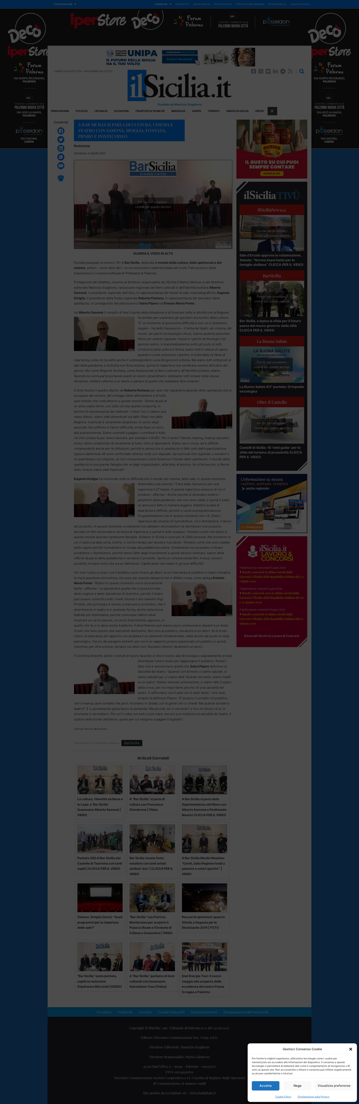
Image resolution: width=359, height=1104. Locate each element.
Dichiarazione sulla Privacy (313, 1096)
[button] (351, 1049)
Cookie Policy (283, 1096)
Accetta (265, 1086)
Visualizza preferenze (334, 1086)
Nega (297, 1086)
